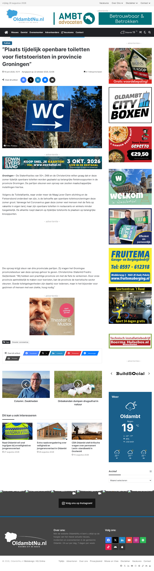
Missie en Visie (111, 561)
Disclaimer (130, 3)
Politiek (7, 43)
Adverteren (71, 561)
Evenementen (36, 32)
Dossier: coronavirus (20, 342)
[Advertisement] (52, 244)
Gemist (24, 32)
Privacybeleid (96, 561)
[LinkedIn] (38, 80)
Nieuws (14, 32)
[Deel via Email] (52, 80)
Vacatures (104, 3)
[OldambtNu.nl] (25, 16)
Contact (144, 3)
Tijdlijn (61, 561)
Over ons (116, 3)
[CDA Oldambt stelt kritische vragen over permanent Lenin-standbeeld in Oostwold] (87, 431)
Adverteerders (52, 32)
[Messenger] (45, 80)
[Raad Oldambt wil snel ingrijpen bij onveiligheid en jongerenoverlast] (17, 431)
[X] (31, 80)
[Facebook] (23, 80)
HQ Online (40, 561)
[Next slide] (149, 373)
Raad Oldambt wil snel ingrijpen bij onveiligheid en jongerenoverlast (16, 445)
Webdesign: (30, 561)
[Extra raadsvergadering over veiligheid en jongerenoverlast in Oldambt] (52, 431)
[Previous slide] (111, 373)
